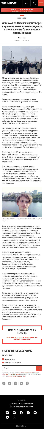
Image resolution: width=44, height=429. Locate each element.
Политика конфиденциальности (21, 407)
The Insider (22, 38)
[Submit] (39, 368)
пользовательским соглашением (29, 372)
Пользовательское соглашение (21, 403)
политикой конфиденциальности (11, 374)
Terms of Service (20, 376)
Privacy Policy (12, 376)
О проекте (21, 400)
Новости (21, 18)
